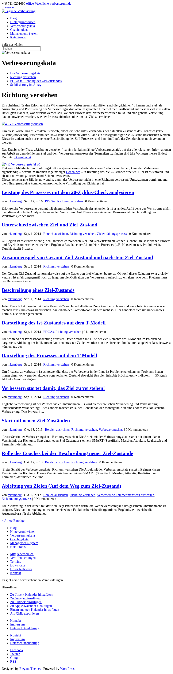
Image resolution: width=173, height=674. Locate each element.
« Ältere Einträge (13, 520)
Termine (15, 561)
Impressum (17, 624)
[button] (10, 587)
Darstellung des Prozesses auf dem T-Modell (49, 355)
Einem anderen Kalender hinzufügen (34, 609)
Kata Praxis (18, 37)
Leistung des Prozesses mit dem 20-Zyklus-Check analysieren (68, 192)
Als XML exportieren (24, 613)
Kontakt (15, 573)
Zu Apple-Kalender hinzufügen (31, 606)
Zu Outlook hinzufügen (26, 602)
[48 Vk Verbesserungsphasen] (22, 124)
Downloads (18, 565)
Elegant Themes (30, 668)
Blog (13, 18)
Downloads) (22, 157)
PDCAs (50, 201)
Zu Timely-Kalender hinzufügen (31, 594)
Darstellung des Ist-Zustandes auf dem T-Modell (54, 323)
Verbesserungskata (22, 26)
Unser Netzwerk (21, 569)
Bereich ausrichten (55, 233)
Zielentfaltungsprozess (112, 233)
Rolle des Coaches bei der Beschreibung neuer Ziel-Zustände (67, 453)
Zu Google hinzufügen (25, 598)
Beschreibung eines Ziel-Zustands (38, 290)
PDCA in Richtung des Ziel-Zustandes (36, 81)
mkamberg (15, 201)
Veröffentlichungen (23, 558)
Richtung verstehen (23, 77)
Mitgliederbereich (22, 554)
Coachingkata (19, 29)
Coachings (73, 172)
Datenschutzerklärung (24, 628)
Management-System (24, 33)
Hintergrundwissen (22, 22)
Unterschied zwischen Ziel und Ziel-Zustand (49, 224)
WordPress (67, 668)
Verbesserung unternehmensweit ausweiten (125, 495)
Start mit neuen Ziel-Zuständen (36, 420)
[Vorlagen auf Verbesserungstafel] (21, 164)
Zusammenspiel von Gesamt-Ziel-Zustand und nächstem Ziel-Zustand (77, 257)
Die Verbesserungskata (25, 73)
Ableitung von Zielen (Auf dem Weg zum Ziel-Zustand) (61, 486)
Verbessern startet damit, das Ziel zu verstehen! (53, 388)
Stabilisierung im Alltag (25, 84)
